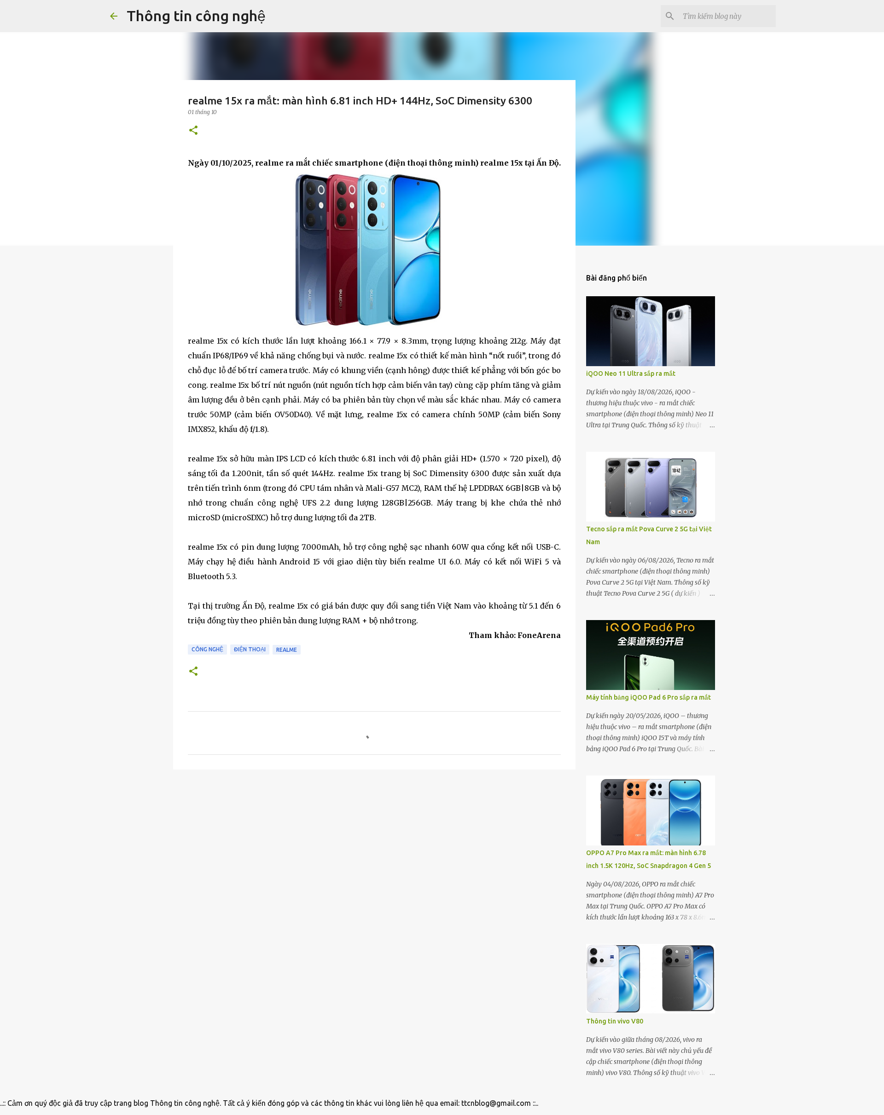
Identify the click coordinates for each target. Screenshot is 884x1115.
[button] (193, 131)
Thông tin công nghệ (196, 15)
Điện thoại (250, 649)
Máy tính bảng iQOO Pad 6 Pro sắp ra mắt (648, 697)
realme (286, 650)
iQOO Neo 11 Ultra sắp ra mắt (630, 373)
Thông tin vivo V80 (614, 1021)
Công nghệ (207, 649)
